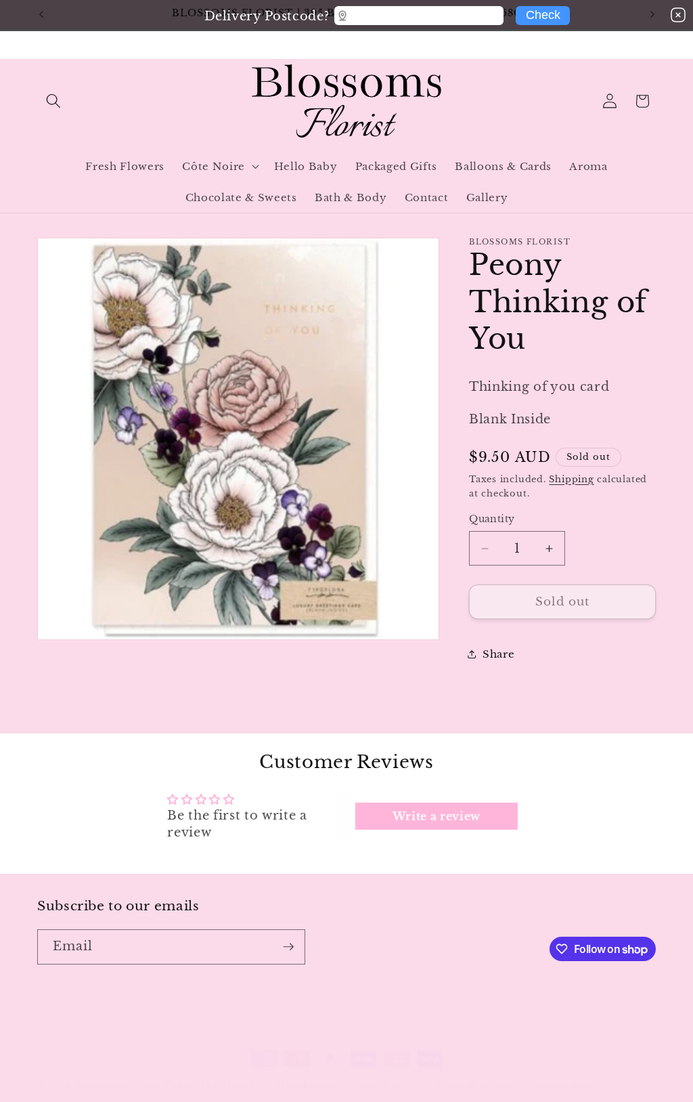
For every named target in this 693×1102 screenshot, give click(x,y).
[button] (53, 101)
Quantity (492, 519)
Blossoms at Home (118, 1085)
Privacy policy (387, 1085)
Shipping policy (563, 1085)
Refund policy (306, 1085)
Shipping (571, 479)
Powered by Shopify (211, 1085)
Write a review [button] (436, 816)
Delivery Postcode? (266, 14)
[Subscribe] (288, 947)
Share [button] (498, 654)
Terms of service (473, 1085)
